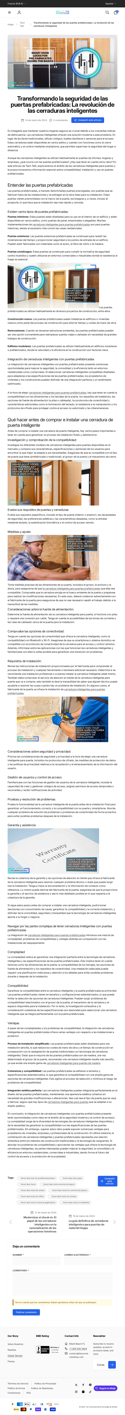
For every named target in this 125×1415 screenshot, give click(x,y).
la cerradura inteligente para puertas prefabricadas (71, 588)
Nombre (18, 1255)
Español (109, 3)
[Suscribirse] (112, 1365)
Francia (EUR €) (15, 3)
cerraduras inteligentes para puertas (68, 1101)
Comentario (21, 1270)
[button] (9, 12)
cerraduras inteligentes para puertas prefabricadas (61, 224)
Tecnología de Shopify (109, 1407)
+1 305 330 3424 (78, 1348)
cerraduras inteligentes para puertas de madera (73, 1063)
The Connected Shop (93, 1407)
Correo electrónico (77, 1255)
